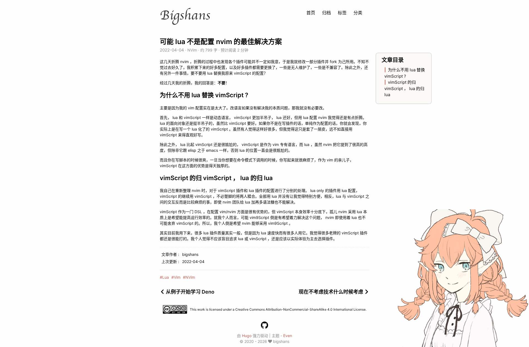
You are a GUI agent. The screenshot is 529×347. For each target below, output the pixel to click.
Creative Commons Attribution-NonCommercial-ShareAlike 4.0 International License (300, 309)
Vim (177, 277)
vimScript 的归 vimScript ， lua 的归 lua (404, 88)
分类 (357, 12)
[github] (264, 325)
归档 (326, 12)
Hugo (247, 335)
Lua (165, 277)
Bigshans (185, 15)
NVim (192, 50)
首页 (310, 12)
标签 (342, 12)
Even (287, 335)
